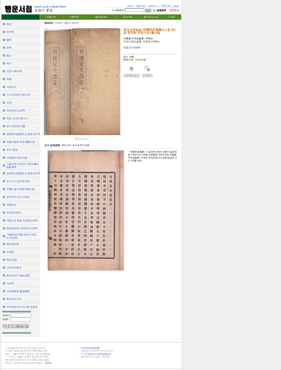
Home (130, 6)
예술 (8, 79)
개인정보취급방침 (90, 348)
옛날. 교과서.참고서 (17, 118)
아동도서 (11, 86)
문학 (8, 47)
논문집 (10, 251)
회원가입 (140, 6)
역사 (8, 63)
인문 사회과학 (14, 71)
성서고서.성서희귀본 (17, 181)
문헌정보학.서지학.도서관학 (21, 228)
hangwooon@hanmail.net (99, 354)
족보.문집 (11, 259)
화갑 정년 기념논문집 (18, 275)
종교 (8, 55)
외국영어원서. (14, 212)
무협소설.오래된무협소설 (20, 189)
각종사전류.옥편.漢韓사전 (20, 141)
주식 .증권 (12, 149)
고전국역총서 (13, 267)
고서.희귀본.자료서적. (18, 94)
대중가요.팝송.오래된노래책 (21, 220)
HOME (58, 23)
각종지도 (11, 204)
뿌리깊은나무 (13, 299)
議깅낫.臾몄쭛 (72, 23)
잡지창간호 (12, 244)
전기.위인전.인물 (15, 126)
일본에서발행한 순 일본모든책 (23, 134)
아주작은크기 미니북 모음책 (21, 306)
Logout (176, 6)
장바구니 (153, 6)
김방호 (48, 363)
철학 (8, 39)
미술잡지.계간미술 (16, 157)
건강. (9, 102)
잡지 (8, 24)
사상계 (10, 283)
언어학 (10, 31)
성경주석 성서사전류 (17, 196)
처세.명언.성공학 (15, 110)
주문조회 (165, 6)
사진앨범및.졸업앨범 (17, 291)
